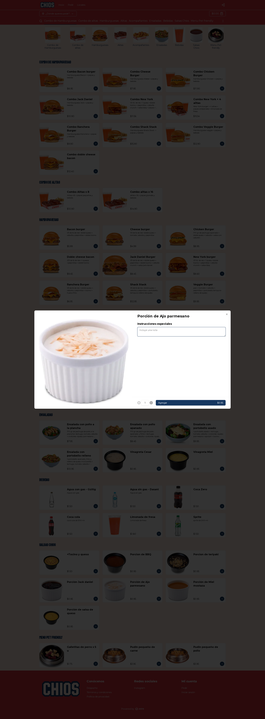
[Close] (227, 314)
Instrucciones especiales (154, 323)
